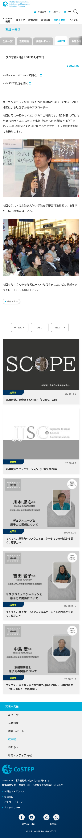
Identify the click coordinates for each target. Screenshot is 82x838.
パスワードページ (13, 802)
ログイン (57, 11)
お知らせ (13, 747)
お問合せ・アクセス (14, 791)
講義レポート (43, 41)
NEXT (58, 327)
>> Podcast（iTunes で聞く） (21, 75)
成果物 (61, 40)
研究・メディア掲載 (20, 755)
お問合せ (42, 11)
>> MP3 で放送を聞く (15, 83)
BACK (21, 327)
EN (69, 11)
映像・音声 (12, 301)
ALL (39, 327)
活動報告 (24, 41)
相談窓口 (8, 796)
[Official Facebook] (21, 817)
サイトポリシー (12, 807)
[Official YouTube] (31, 817)
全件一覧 (8, 41)
